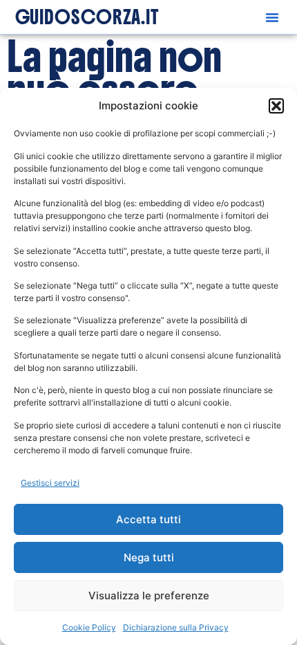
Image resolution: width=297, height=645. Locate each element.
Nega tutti (149, 557)
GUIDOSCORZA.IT (87, 17)
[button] (276, 106)
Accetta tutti (148, 519)
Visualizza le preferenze (148, 595)
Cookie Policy (89, 627)
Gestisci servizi (50, 483)
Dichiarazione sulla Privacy (176, 627)
